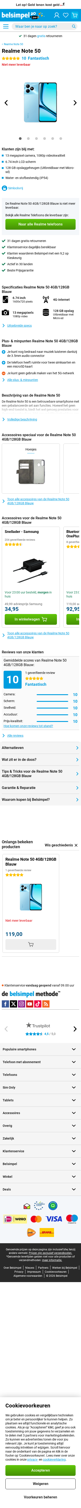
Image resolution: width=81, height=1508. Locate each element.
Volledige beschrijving (22, 419)
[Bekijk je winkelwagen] (74, 15)
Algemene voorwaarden (28, 1275)
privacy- (32, 1459)
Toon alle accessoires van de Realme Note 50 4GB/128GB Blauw (38, 501)
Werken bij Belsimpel (64, 1267)
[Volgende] (74, 102)
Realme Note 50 (13, 44)
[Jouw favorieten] (65, 15)
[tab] (20, 138)
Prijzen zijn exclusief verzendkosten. (50, 1253)
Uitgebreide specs (19, 325)
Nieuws (29, 1267)
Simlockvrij (15, 188)
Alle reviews (15, 735)
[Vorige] (6, 102)
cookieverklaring (54, 1459)
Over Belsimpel (12, 1267)
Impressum (34, 1271)
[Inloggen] (56, 15)
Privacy (18, 1271)
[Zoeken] (73, 26)
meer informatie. (52, 1260)
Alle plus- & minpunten (22, 380)
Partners (43, 1267)
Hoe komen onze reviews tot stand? (28, 726)
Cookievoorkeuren (56, 1271)
